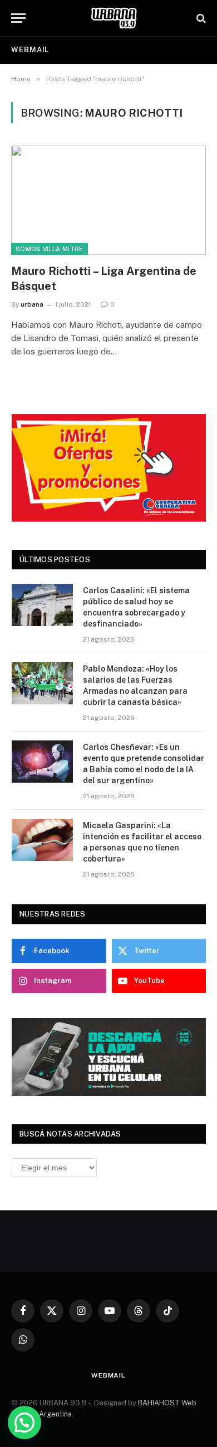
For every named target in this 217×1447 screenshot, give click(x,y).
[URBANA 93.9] (114, 18)
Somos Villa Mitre (49, 249)
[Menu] (18, 18)
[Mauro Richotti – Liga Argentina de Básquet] (108, 200)
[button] (24, 1422)
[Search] (200, 18)
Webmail (30, 50)
